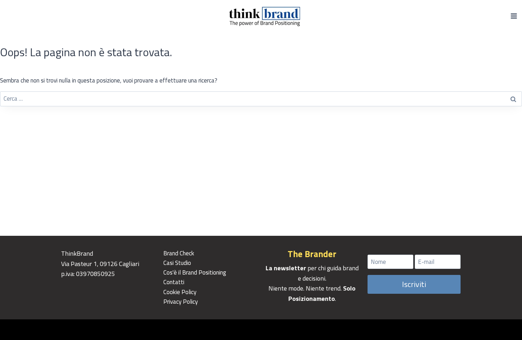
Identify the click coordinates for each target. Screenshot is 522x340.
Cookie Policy (179, 292)
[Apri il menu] (513, 15)
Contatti (173, 282)
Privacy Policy (180, 301)
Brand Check (178, 253)
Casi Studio (177, 262)
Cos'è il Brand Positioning (194, 272)
